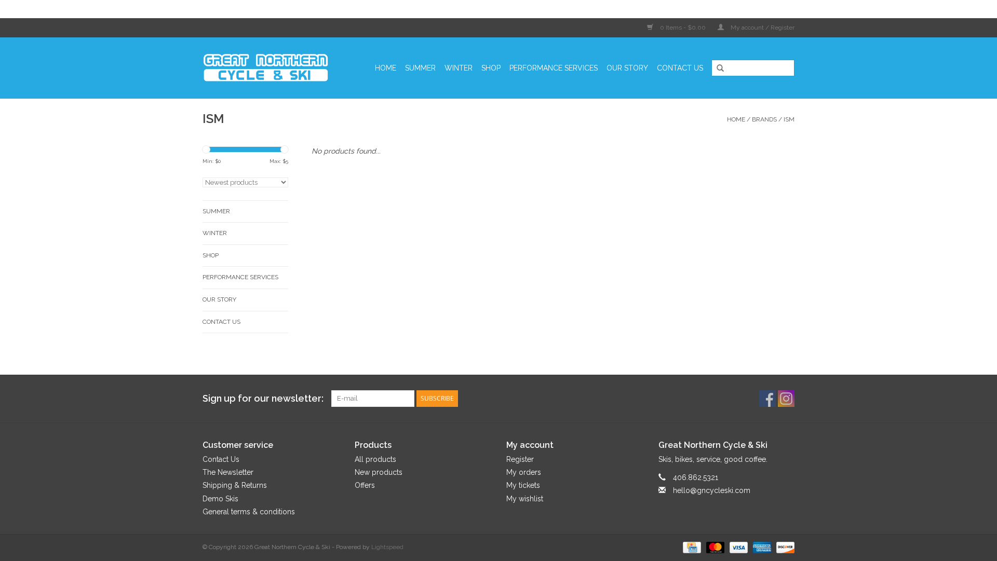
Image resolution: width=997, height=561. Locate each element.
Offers (365, 485)
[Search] (716, 68)
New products (378, 472)
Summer (420, 68)
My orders (523, 472)
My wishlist (524, 499)
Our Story (627, 68)
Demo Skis (220, 499)
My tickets (523, 485)
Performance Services (553, 68)
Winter (458, 68)
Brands (764, 119)
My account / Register (761, 27)
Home (385, 68)
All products (375, 459)
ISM (789, 119)
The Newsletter (228, 472)
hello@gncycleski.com (711, 490)
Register (520, 459)
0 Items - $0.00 (682, 27)
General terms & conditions (249, 512)
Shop (491, 68)
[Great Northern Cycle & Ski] (271, 68)
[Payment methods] (690, 547)
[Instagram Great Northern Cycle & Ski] (786, 398)
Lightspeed (387, 547)
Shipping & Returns (235, 485)
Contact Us (680, 68)
